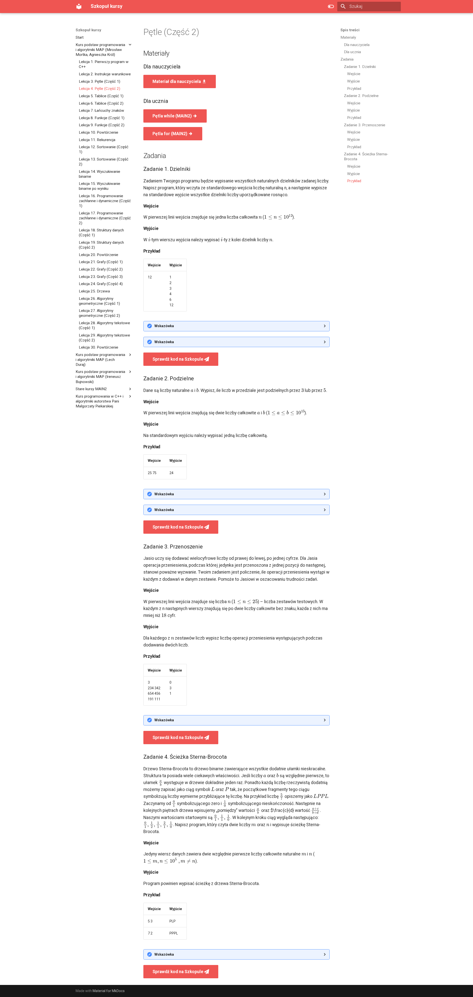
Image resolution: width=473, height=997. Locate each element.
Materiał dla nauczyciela (177, 81)
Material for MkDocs (109, 991)
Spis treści (349, 30)
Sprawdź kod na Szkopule (178, 359)
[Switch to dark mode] (330, 6)
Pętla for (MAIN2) (170, 133)
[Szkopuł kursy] (78, 6)
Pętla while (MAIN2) (172, 115)
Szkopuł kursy (88, 30)
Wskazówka (164, 326)
